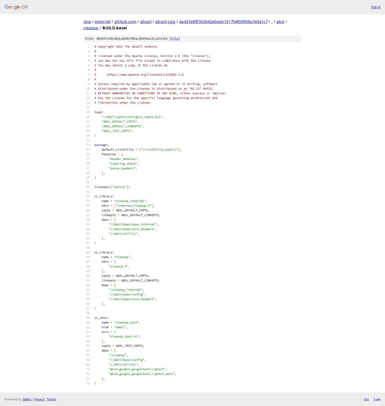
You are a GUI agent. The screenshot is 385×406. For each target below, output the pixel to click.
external (103, 21)
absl (280, 21)
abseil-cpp (165, 21)
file (174, 38)
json (377, 399)
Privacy (39, 399)
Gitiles (27, 399)
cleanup (90, 27)
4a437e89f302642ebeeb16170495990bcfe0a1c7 (223, 21)
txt (366, 399)
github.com (125, 21)
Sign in (376, 7)
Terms (51, 399)
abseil (146, 21)
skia (87, 21)
